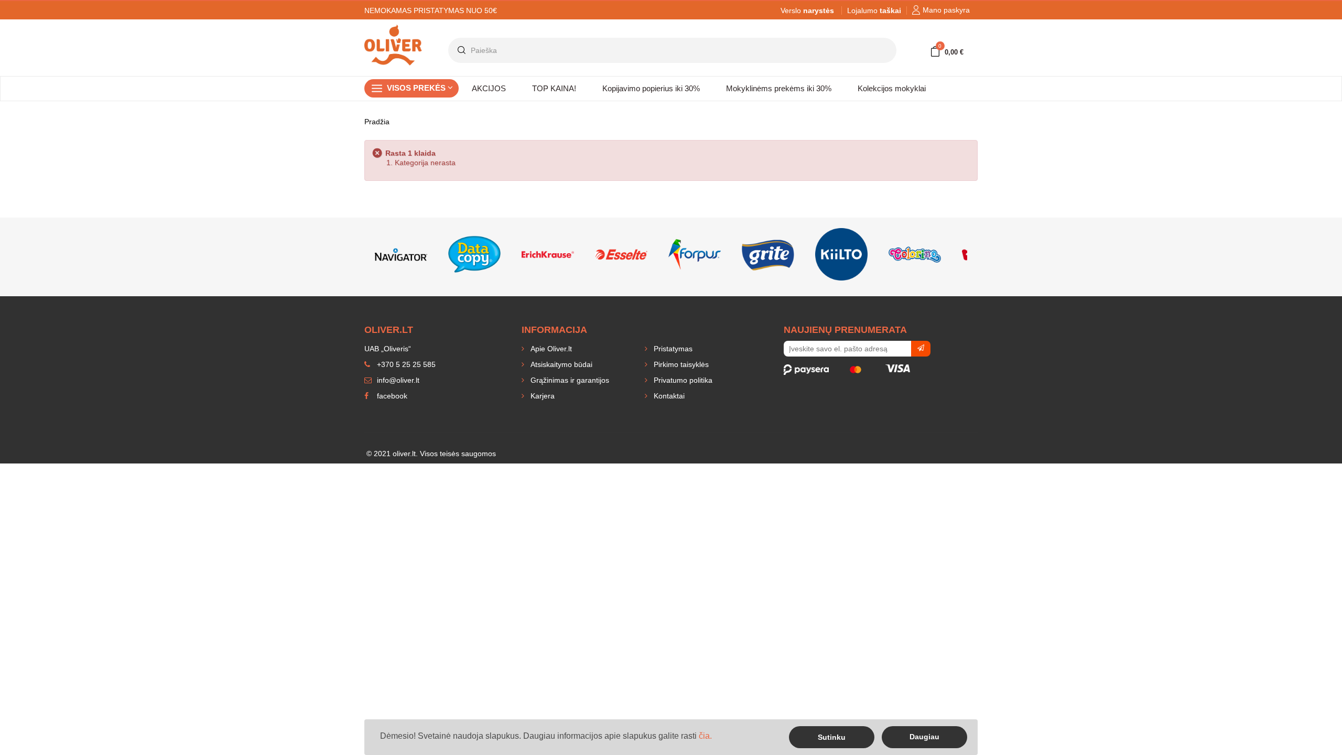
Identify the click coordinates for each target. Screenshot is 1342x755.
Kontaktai (668, 396)
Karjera (541, 396)
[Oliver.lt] (393, 29)
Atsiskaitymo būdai (560, 364)
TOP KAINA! (554, 88)
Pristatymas (672, 348)
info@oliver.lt (397, 380)
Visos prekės (417, 87)
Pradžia (376, 121)
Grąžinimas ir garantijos (568, 380)
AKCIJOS (489, 88)
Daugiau (924, 736)
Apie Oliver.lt (550, 348)
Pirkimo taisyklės (680, 364)
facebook (391, 396)
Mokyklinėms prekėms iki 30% (778, 88)
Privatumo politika (682, 380)
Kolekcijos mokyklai (892, 88)
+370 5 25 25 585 (405, 364)
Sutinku (832, 737)
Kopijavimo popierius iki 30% (651, 88)
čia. (705, 735)
